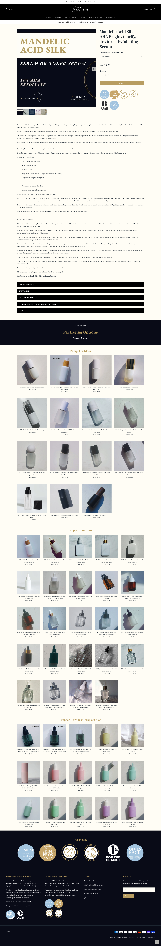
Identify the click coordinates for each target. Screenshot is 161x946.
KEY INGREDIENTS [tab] (26, 284)
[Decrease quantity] (101, 75)
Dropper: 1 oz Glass (80, 530)
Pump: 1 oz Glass (80, 351)
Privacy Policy (151, 937)
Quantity (103, 71)
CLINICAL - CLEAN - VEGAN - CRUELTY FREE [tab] (37, 304)
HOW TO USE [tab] (24, 291)
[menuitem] (49, 17)
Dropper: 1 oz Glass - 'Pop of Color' (81, 720)
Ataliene (12, 932)
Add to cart (122, 83)
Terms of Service (140, 937)
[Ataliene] (80, 9)
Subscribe (128, 896)
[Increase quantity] (109, 75)
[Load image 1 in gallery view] (56, 68)
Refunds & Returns (122, 937)
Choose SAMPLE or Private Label (111, 52)
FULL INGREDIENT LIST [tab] (29, 297)
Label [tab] (21, 310)
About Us (112, 937)
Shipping (131, 937)
